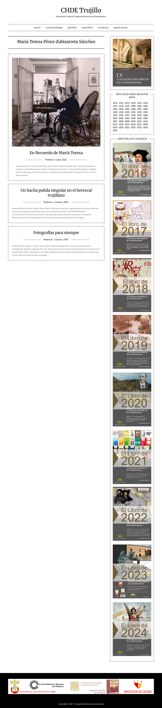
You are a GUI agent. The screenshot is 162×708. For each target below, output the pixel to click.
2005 (139, 118)
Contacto (102, 27)
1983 (115, 109)
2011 (139, 121)
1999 (139, 115)
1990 (121, 112)
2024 (145, 127)
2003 (127, 118)
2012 (145, 121)
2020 (121, 127)
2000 (145, 115)
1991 (127, 112)
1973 (127, 103)
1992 (133, 112)
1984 (121, 109)
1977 (115, 106)
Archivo (72, 27)
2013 (115, 124)
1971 (115, 103)
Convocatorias (54, 27)
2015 (127, 124)
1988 (145, 109)
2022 (133, 127)
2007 (115, 121)
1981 (139, 106)
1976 (145, 103)
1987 (139, 109)
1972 (121, 103)
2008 (121, 121)
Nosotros (87, 27)
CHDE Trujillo (81, 10)
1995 (115, 115)
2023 (139, 127)
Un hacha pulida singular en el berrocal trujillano (56, 193)
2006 (145, 118)
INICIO (37, 27)
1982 (145, 106)
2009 (127, 121)
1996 (121, 115)
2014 (121, 124)
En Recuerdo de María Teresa (56, 152)
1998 (133, 115)
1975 (139, 103)
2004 (133, 118)
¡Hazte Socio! (120, 27)
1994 (145, 112)
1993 (139, 112)
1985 (127, 109)
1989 (115, 112)
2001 (115, 118)
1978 (121, 106)
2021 (127, 127)
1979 (127, 106)
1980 (133, 106)
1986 (133, 109)
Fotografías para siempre (56, 232)
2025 (115, 130)
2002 (121, 118)
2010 (133, 121)
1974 (133, 103)
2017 (139, 124)
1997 (127, 115)
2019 (115, 127)
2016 (133, 124)
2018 (145, 124)
